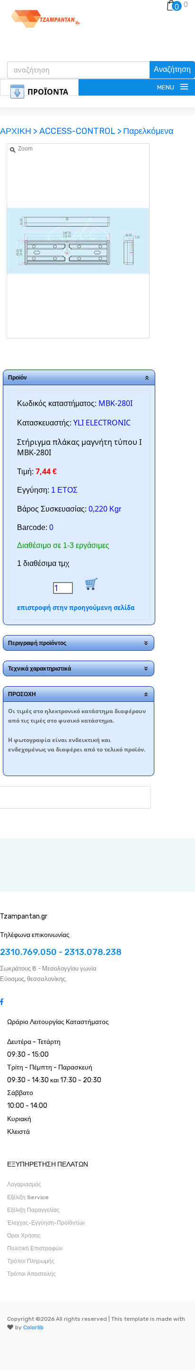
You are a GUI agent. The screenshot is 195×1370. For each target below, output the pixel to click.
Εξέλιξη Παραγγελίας (33, 1210)
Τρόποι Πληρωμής (30, 1261)
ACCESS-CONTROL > (80, 131)
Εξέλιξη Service (28, 1197)
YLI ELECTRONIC (102, 422)
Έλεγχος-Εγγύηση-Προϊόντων (46, 1223)
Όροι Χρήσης (24, 1235)
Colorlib (33, 1327)
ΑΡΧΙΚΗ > (19, 131)
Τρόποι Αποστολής (31, 1274)
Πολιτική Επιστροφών (34, 1248)
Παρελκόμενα (148, 131)
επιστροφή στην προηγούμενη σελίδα (75, 607)
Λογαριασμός (24, 1184)
